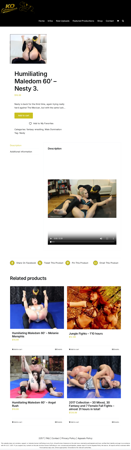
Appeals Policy (85, 438)
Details (59, 349)
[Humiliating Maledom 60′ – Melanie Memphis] (37, 307)
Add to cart (23, 115)
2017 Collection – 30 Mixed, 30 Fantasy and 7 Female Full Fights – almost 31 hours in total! (91, 406)
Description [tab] (15, 145)
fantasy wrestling (35, 129)
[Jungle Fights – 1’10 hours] (94, 307)
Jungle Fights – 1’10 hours (86, 333)
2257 (41, 438)
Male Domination (53, 129)
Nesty (22, 133)
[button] (123, 21)
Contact (55, 438)
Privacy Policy (69, 438)
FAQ (48, 438)
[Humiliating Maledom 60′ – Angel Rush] (37, 377)
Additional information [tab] (21, 151)
